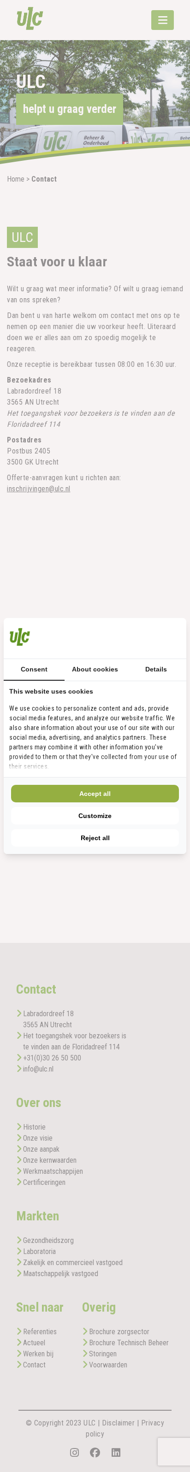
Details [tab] (156, 669)
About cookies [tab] (95, 669)
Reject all (95, 838)
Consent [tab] (34, 669)
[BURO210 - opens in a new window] (146, 638)
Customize (95, 815)
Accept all (95, 793)
